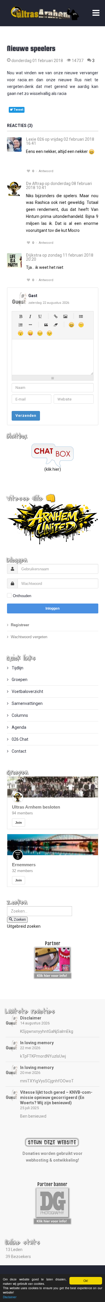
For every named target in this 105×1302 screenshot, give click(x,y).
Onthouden (22, 596)
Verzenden (25, 415)
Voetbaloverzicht (27, 691)
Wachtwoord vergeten (29, 637)
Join (18, 822)
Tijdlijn (17, 668)
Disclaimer (30, 1018)
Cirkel (81, 316)
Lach (81, 325)
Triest (40, 333)
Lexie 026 (35, 139)
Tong (30, 333)
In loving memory (37, 1042)
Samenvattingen (27, 703)
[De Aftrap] (14, 188)
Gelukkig (71, 325)
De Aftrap (35, 183)
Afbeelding (65, 316)
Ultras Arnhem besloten (36, 807)
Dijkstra (33, 255)
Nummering (21, 325)
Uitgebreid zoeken (24, 926)
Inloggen (53, 608)
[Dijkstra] (14, 260)
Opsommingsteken (30, 325)
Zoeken (20, 920)
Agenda (18, 727)
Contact (18, 751)
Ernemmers (24, 864)
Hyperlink (55, 316)
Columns (19, 715)
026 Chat (19, 739)
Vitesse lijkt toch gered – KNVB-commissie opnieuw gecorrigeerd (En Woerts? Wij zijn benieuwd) (56, 1097)
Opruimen (55, 325)
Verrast (21, 333)
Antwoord (46, 171)
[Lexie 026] (14, 144)
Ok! (85, 1280)
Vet (21, 316)
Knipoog (49, 333)
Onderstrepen (40, 316)
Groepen (19, 679)
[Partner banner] (52, 974)
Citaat (46, 325)
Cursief (30, 316)
